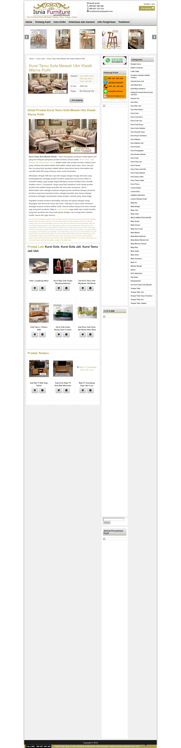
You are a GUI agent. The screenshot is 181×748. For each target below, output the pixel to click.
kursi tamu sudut (137, 177)
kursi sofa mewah (83, 231)
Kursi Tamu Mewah (138, 173)
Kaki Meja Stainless (138, 89)
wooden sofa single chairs (63, 240)
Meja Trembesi (136, 259)
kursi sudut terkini (39, 238)
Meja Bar (134, 203)
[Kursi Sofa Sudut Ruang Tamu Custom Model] (63, 312)
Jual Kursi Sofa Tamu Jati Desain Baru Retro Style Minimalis (87, 329)
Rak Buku (134, 277)
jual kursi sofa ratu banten (37, 221)
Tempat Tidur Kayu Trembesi (141, 296)
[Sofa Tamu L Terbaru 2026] (39, 312)
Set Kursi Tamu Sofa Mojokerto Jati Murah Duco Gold (87, 283)
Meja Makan (135, 233)
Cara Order (59, 22)
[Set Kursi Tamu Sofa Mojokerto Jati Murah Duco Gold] (87, 266)
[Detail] (42, 288)
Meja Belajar (135, 206)
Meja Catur (135, 214)
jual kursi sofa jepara (39, 219)
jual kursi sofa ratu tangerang (79, 223)
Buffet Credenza (137, 68)
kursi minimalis (51, 231)
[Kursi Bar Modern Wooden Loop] (112, 39)
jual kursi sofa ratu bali (69, 219)
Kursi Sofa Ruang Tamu (51, 236)
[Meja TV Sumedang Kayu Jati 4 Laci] (87, 368)
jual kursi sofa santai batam (51, 225)
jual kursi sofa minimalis (54, 219)
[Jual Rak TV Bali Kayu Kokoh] (39, 368)
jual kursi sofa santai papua (86, 227)
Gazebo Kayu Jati (137, 81)
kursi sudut (75, 236)
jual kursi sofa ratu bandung (86, 219)
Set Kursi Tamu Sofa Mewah (141, 285)
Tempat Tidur (135, 288)
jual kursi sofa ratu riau (61, 223)
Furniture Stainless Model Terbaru (140, 76)
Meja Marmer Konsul (138, 244)
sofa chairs (81, 238)
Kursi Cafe (135, 113)
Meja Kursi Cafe (137, 229)
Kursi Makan (135, 139)
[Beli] (35, 288)
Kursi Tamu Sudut (137, 180)
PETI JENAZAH (136, 273)
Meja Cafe (134, 210)
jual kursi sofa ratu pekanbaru (43, 223)
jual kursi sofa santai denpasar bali (72, 225)
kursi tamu (49, 238)
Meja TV (134, 262)
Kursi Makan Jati (137, 143)
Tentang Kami (43, 22)
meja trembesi (63, 209)
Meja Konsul (135, 225)
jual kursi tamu (78, 229)
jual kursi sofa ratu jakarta (71, 221)
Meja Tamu (135, 255)
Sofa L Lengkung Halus (38, 281)
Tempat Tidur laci (137, 300)
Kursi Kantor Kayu (138, 132)
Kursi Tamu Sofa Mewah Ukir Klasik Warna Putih (60, 68)
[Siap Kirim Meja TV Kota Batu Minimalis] (63, 368)
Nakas (133, 270)
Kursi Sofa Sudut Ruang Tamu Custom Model (63, 329)
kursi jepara (32, 231)
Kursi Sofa (41, 59)
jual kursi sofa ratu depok (54, 221)
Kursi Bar (134, 102)
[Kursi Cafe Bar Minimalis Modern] (38, 39)
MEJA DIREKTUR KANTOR (141, 218)
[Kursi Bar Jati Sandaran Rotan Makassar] (63, 39)
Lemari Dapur (136, 188)
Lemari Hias (135, 191)
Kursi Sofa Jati (71, 246)
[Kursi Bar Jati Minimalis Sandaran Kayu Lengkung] (87, 39)
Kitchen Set (135, 98)
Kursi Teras (135, 184)
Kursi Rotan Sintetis (138, 154)
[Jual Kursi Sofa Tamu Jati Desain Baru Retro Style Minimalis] (87, 312)
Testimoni (123, 22)
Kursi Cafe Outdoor (138, 128)
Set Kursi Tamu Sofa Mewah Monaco (65, 238)
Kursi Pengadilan (137, 151)
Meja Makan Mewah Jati (140, 240)
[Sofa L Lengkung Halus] (39, 266)
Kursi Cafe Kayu (137, 125)
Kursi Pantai (135, 147)
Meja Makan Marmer (138, 236)
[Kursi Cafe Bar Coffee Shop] (136, 39)
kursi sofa (73, 231)
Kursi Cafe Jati (136, 121)
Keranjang (146, 8)
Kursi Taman (135, 165)
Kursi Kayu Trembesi (139, 136)
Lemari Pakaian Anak (139, 199)
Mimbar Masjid (136, 266)
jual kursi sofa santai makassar (48, 227)
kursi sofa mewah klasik (45, 233)
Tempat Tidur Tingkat (138, 303)
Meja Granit (135, 221)
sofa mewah (90, 238)
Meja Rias (134, 247)
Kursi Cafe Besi (137, 117)
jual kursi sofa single (55, 229)
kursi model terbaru (63, 231)
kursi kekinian (41, 231)
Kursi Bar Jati (136, 106)
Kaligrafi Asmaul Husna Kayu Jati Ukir (142, 93)
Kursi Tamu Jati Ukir (138, 169)
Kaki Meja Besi (136, 85)
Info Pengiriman (107, 22)
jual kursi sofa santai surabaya (38, 229)
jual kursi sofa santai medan (68, 227)
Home (29, 22)
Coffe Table (135, 71)
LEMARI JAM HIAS (138, 195)
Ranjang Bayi (136, 281)
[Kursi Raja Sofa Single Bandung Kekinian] (63, 266)
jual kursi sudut (68, 229)
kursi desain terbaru (90, 229)
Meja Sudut (135, 251)
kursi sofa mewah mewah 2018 (64, 233)
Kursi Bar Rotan (137, 110)
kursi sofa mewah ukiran (83, 233)
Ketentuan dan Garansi (82, 22)
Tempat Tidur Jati (137, 292)
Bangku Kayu (136, 64)
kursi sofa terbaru (65, 236)
